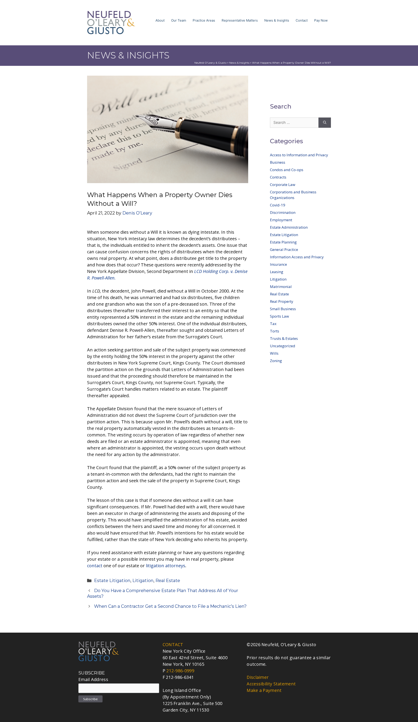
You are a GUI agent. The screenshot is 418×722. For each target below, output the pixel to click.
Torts (274, 331)
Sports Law (279, 316)
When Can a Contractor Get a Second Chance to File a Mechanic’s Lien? (170, 606)
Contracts (278, 177)
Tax (273, 323)
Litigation (142, 580)
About (160, 20)
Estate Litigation (112, 580)
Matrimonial (281, 286)
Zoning (276, 360)
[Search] (325, 122)
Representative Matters (240, 20)
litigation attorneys (165, 566)
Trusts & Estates (284, 338)
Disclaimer (258, 677)
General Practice (284, 249)
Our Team (178, 20)
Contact (302, 20)
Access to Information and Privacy (299, 154)
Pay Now (321, 20)
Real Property (281, 301)
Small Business (283, 308)
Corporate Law (282, 184)
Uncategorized (282, 345)
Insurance (278, 264)
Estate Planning (283, 242)
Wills (274, 353)
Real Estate (167, 580)
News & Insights (276, 20)
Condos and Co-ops (286, 169)
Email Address (93, 679)
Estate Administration (289, 227)
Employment (281, 219)
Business (277, 162)
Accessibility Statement (271, 684)
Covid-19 (277, 205)
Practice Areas (204, 20)
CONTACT (173, 644)
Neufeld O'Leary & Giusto (210, 62)
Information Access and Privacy (297, 256)
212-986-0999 (180, 671)
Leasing (276, 271)
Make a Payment (264, 690)
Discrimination (282, 212)
